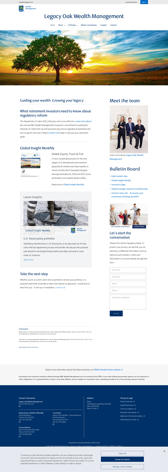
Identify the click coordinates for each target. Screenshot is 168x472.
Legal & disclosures (127, 405)
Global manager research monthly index (129, 189)
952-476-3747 (63, 420)
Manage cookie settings (122, 466)
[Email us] (20, 406)
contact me (53, 133)
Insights (103, 25)
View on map (91, 408)
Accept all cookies (122, 459)
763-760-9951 (29, 417)
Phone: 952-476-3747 (26, 404)
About (61, 25)
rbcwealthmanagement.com (26, 2)
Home (52, 25)
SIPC (119, 446)
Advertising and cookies (128, 420)
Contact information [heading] (27, 398)
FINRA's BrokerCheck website (107, 369)
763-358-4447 (27, 434)
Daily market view (119, 176)
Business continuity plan (128, 412)
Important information (131, 2)
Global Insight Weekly (121, 180)
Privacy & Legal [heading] (126, 398)
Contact (113, 25)
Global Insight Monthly (74, 184)
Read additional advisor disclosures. (29, 347)
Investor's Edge (118, 184)
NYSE (104, 446)
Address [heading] (90, 398)
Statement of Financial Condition (131, 416)
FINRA (111, 446)
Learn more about (83, 121)
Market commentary (89, 25)
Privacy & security (126, 402)
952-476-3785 (29, 432)
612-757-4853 (61, 422)
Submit (116, 313)
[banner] (84, 57)
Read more (28, 259)
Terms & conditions (127, 409)
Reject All (122, 453)
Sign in (144, 2)
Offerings (72, 25)
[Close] (164, 451)
